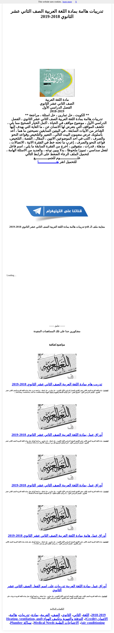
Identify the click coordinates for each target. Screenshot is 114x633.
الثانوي (66, 615)
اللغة (86, 615)
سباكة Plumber (21, 623)
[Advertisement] (57, 46)
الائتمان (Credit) (96, 619)
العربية (45, 615)
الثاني (77, 615)
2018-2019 (98, 615)
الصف (56, 615)
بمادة (35, 615)
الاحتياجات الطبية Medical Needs (56, 623)
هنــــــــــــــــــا (48, 162)
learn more (67, 2)
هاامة (13, 615)
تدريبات (24, 615)
